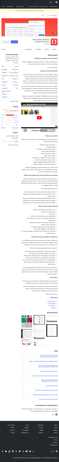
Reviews (47, 49)
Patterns (41, 432)
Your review (15, 127)
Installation (38, 49)
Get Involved (10, 425)
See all (3, 127)
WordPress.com (53, 437)
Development (28, 49)
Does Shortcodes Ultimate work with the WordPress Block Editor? (49, 356)
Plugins (41, 430)
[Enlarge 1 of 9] (55, 317)
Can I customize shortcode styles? (48, 399)
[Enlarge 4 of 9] (43, 328)
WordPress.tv (24, 432)
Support (3, 49)
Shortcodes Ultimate (28, 74)
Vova (47, 44)
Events (12, 427)
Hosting (55, 430)
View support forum (13, 145)
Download (14, 41)
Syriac (52, 451)
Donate (11, 430)
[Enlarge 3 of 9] (43, 317)
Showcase (40, 425)
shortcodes (4, 97)
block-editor (4, 88)
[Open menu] (2, 2)
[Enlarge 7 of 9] (30, 317)
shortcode (4, 94)
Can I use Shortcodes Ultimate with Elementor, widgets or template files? (48, 366)
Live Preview (5, 41)
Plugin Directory (54, 6)
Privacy (56, 432)
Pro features (52, 305)
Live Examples (51, 303)
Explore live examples (52, 100)
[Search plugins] (42, 15)
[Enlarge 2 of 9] (55, 326)
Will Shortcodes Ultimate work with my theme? (45, 394)
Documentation (51, 301)
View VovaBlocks (52, 67)
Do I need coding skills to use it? (49, 371)
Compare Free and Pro (51, 294)
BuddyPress (54, 445)
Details (54, 49)
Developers (26, 430)
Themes (41, 427)
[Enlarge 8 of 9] (30, 331)
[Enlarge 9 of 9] (30, 341)
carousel (8, 91)
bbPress (55, 442)
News (56, 427)
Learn (27, 425)
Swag (12, 432)
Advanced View (14, 101)
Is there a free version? (51, 385)
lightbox (3, 91)
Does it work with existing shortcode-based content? (43, 361)
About (56, 425)
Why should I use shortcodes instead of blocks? (45, 375)
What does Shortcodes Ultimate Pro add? (46, 390)
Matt (56, 440)
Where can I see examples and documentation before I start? (49, 380)
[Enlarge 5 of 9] (43, 337)
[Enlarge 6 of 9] (43, 343)
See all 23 (3, 85)
